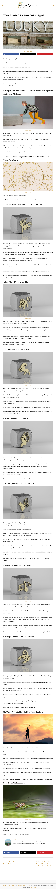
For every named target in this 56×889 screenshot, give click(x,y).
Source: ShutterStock (28, 51)
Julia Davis (6, 18)
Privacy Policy (7, 885)
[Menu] (2, 5)
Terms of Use (26, 885)
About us (13, 885)
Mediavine (33, 887)
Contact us (20, 885)
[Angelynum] (28, 5)
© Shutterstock (28, 130)
